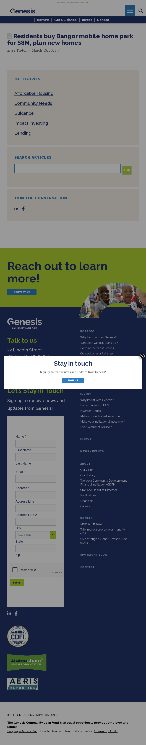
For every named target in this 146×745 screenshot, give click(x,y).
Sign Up (73, 380)
